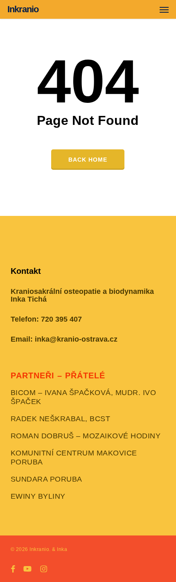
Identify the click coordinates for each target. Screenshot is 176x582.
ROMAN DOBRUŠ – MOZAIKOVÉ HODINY (86, 436)
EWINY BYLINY (38, 496)
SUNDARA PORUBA (46, 479)
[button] (164, 9)
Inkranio (22, 9)
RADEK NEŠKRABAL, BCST (61, 419)
